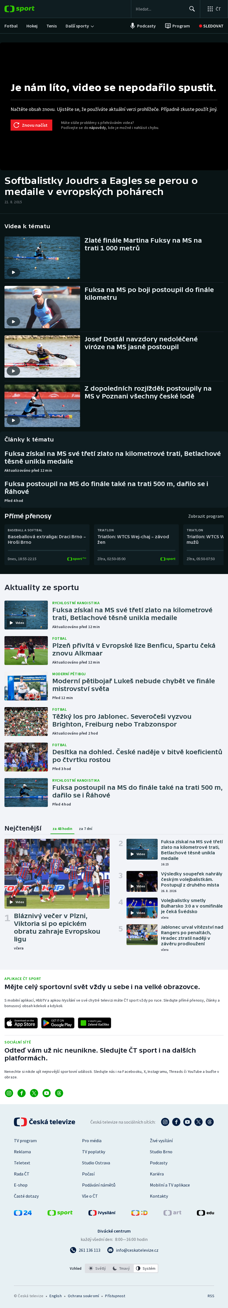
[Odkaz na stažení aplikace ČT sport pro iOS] (21, 1022)
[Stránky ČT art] (172, 1214)
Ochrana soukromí (83, 1295)
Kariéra (157, 1174)
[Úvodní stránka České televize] (45, 1121)
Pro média (91, 1140)
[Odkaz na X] (34, 1093)
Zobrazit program (206, 516)
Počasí (88, 1174)
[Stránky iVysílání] (102, 1214)
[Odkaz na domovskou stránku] (27, 9)
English (55, 1295)
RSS (211, 1295)
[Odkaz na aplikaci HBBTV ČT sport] (94, 1022)
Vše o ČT (90, 1196)
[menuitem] (11, 26)
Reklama (22, 1151)
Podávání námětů (98, 1185)
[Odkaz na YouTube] (46, 1093)
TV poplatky (93, 1151)
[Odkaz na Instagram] (9, 1093)
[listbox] (121, 1268)
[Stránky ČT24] (23, 1214)
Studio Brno (161, 1151)
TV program (25, 1140)
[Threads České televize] (209, 1121)
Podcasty (158, 1162)
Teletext (22, 1162)
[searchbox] (160, 9)
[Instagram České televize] (165, 1121)
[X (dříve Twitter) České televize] (198, 1121)
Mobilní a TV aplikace (170, 1185)
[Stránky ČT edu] (205, 1214)
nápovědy (97, 127)
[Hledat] (192, 9)
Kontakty (159, 1196)
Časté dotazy (26, 1196)
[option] (97, 1268)
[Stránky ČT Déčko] (139, 1214)
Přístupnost (115, 1295)
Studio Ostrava (96, 1162)
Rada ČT (21, 1174)
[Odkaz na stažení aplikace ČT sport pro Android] (58, 1022)
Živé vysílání (161, 1140)
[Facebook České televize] (176, 1121)
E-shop (21, 1185)
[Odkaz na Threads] (59, 1093)
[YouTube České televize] (187, 1121)
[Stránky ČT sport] (60, 1214)
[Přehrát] (13, 272)
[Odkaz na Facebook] (21, 1093)
